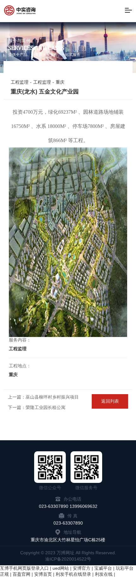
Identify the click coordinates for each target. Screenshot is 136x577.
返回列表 (110, 401)
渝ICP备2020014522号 (68, 559)
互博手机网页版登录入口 (24, 568)
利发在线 (104, 574)
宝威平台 (103, 568)
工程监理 (19, 82)
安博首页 (43, 574)
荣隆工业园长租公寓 (45, 407)
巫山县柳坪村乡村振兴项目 (52, 397)
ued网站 (61, 568)
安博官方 (81, 568)
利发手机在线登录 (73, 574)
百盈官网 (21, 574)
